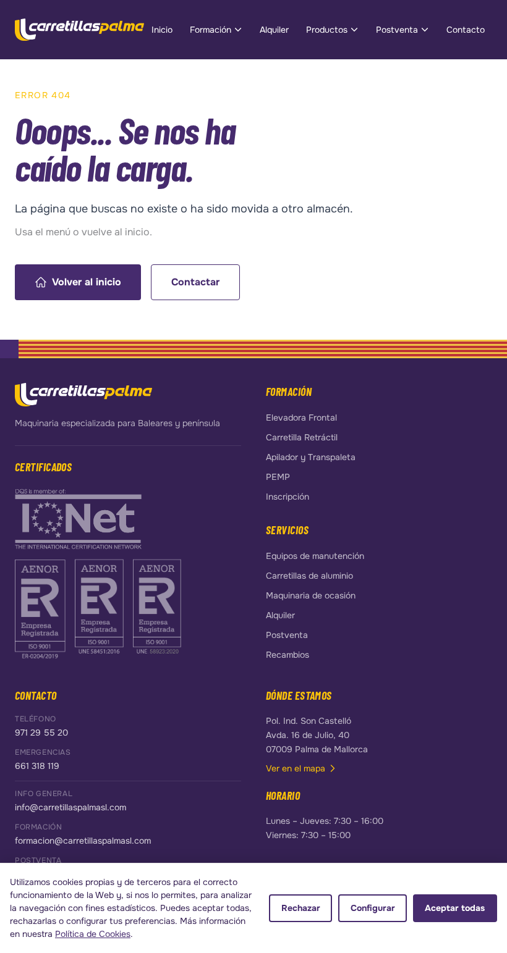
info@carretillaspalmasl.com (70, 807)
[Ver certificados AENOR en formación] (41, 608)
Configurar (373, 907)
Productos (326, 29)
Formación (210, 29)
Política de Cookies (92, 933)
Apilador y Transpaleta (311, 457)
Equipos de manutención (315, 555)
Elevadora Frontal (301, 417)
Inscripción (287, 496)
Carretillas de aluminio (309, 575)
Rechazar (300, 907)
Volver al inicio (86, 281)
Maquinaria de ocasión (311, 595)
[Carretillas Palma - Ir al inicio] (79, 29)
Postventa (397, 29)
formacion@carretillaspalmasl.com (83, 840)
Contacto (465, 29)
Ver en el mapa (295, 768)
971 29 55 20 (41, 732)
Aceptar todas (455, 907)
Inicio (162, 29)
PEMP (278, 476)
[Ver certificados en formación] (78, 518)
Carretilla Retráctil (302, 437)
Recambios (287, 654)
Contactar (195, 281)
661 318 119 (37, 765)
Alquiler (274, 29)
